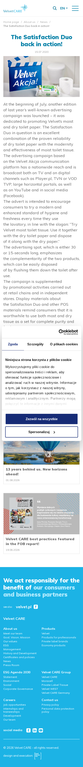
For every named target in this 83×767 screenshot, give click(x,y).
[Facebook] (28, 730)
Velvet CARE (14, 618)
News (44, 22)
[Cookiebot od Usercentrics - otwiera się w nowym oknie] (59, 332)
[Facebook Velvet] (36, 607)
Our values (10, 641)
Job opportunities (14, 704)
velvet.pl (23, 607)
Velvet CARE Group (56, 672)
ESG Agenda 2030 (16, 672)
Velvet (46, 633)
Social (7, 684)
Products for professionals (59, 637)
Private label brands (55, 641)
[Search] (54, 8)
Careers (9, 700)
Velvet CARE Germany (56, 692)
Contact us (50, 700)
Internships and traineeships (13, 710)
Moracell (47, 681)
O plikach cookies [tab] (64, 344)
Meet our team (12, 633)
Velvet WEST (50, 688)
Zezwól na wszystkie (42, 419)
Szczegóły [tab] (35, 344)
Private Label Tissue (55, 684)
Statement (10, 677)
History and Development (20, 653)
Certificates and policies (19, 657)
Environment (11, 681)
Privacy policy (50, 704)
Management (12, 649)
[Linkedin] (35, 730)
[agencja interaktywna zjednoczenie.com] (38, 755)
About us (29, 22)
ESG (6, 645)
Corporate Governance (18, 688)
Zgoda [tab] (13, 344)
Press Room (11, 665)
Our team (9, 719)
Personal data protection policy (58, 710)
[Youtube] (41, 730)
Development (12, 715)
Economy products (54, 645)
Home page (11, 22)
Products (48, 629)
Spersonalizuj (39, 432)
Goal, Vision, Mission (16, 637)
